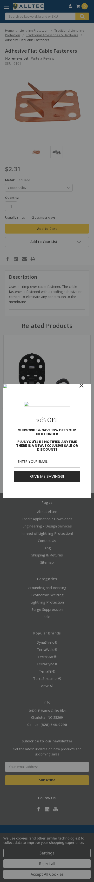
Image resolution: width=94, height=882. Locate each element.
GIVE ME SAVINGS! (47, 476)
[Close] (85, 389)
